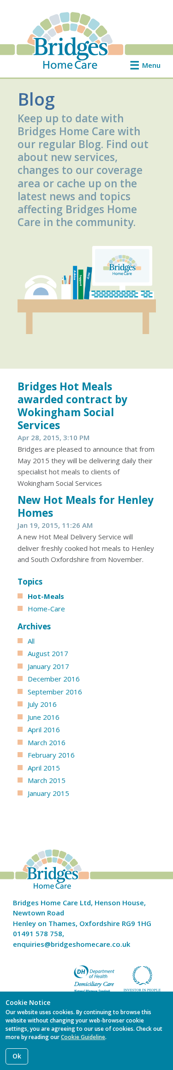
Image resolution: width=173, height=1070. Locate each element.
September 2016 (55, 691)
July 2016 (42, 704)
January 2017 (48, 666)
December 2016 (54, 678)
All (31, 641)
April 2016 (44, 729)
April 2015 (44, 767)
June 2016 (44, 717)
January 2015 (48, 793)
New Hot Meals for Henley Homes (86, 506)
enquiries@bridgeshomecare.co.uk (71, 944)
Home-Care (46, 608)
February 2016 (51, 754)
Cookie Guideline (83, 1037)
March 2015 (47, 780)
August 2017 (48, 653)
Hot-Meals (46, 596)
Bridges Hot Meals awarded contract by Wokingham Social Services (72, 405)
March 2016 (47, 742)
